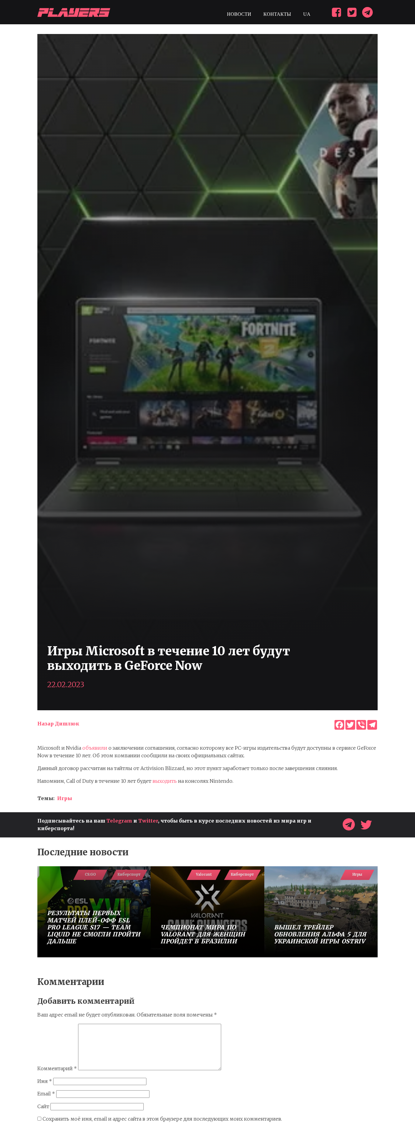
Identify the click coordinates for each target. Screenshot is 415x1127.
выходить (165, 781)
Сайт (43, 1106)
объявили (94, 748)
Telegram (119, 821)
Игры (64, 798)
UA (306, 14)
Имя (44, 1081)
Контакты (277, 14)
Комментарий (57, 1068)
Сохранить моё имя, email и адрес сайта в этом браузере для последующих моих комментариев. (162, 1119)
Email (46, 1094)
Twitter (148, 821)
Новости (239, 14)
